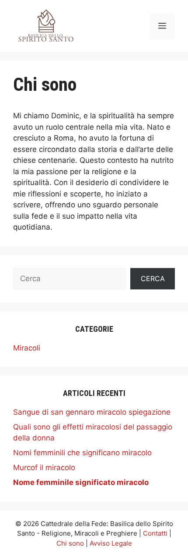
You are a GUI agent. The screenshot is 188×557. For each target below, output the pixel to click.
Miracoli (26, 348)
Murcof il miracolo (44, 467)
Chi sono (70, 543)
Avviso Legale (111, 543)
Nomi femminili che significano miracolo (82, 452)
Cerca (153, 278)
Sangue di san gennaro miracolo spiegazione (92, 412)
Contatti (155, 533)
